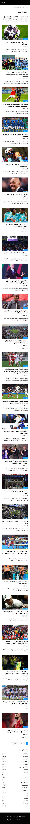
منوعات (26, 806)
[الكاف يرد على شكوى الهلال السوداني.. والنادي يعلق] (15, 421)
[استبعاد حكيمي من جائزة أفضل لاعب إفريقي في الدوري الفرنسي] (15, 451)
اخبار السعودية (24, 761)
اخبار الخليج (25, 756)
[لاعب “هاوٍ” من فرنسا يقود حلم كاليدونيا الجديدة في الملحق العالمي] (15, 692)
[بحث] (2, 2)
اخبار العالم (25, 764)
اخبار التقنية (25, 754)
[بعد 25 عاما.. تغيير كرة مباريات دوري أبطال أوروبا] (15, 32)
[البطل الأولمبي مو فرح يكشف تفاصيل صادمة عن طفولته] (15, 301)
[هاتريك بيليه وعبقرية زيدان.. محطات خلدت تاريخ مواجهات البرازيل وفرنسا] (15, 632)
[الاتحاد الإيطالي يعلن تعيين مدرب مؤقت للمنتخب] (15, 124)
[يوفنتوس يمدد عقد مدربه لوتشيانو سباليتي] (15, 184)
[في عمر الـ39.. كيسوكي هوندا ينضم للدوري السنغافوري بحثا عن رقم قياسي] (15, 94)
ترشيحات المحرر (24, 793)
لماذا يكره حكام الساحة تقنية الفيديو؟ (16, 253)
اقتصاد (26, 775)
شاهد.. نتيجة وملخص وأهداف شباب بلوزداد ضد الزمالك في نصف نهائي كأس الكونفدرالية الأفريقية (16, 371)
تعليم (26, 795)
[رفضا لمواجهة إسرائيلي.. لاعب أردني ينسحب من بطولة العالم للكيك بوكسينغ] (15, 542)
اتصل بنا (9, 819)
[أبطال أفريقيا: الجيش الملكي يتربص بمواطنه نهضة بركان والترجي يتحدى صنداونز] (15, 62)
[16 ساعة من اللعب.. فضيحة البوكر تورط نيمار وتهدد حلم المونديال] (15, 602)
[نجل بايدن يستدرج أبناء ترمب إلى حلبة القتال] (15, 481)
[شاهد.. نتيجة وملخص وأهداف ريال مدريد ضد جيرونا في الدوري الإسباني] (15, 391)
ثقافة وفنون (25, 801)
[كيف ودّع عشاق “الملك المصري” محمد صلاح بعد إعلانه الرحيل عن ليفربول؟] (15, 720)
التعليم (26, 780)
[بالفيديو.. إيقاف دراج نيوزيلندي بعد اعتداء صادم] (15, 154)
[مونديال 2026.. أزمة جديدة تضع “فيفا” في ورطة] (15, 511)
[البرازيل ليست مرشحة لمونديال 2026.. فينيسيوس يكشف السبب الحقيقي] (15, 662)
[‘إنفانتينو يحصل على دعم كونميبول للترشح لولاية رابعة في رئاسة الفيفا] (15, 271)
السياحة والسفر (24, 782)
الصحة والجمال (24, 785)
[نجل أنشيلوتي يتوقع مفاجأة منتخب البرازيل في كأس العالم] (15, 215)
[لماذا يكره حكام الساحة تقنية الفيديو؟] (15, 243)
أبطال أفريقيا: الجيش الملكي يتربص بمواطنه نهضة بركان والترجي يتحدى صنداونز (16, 74)
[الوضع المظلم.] (5, 2)
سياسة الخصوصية (17, 819)
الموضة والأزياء (24, 790)
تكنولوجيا (26, 798)
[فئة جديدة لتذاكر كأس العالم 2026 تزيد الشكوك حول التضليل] (15, 331)
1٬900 (15, 743)
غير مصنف (25, 803)
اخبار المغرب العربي (24, 767)
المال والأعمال (25, 788)
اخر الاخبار (26, 772)
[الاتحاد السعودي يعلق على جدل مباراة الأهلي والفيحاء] (15, 572)
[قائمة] (27, 2)
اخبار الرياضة (25, 39)
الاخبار (26, 777)
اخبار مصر (26, 769)
